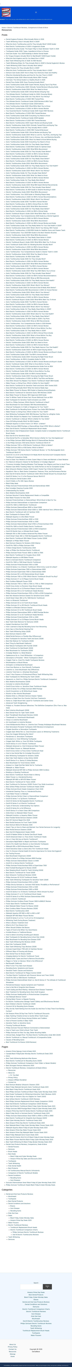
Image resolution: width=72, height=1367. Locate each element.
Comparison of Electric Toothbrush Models (23, 1173)
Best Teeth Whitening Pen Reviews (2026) (20, 942)
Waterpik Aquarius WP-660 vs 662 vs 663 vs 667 (23, 913)
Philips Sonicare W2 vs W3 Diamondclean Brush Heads (25, 574)
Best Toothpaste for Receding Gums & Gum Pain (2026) (25, 937)
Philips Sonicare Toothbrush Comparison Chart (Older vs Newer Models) (31, 1063)
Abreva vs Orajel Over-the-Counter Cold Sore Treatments (26, 698)
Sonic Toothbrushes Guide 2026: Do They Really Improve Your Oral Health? (32, 166)
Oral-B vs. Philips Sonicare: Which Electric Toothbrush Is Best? (27, 402)
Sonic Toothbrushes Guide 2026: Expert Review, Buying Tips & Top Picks (31, 84)
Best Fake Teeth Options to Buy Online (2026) (22, 758)
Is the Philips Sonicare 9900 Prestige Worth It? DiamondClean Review (30, 440)
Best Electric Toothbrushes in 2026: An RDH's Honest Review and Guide (31, 223)
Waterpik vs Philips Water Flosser (17, 541)
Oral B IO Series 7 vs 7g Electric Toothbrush (21, 798)
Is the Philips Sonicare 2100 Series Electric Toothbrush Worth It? (28, 443)
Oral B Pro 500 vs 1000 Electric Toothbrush (21, 978)
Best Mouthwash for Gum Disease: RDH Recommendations (26, 404)
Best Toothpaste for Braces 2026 (17, 514)
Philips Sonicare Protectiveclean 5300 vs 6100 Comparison (26, 529)
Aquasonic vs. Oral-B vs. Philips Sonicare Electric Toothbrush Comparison (31, 679)
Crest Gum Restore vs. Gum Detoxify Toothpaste (23, 667)
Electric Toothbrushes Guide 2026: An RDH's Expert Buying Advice (29, 350)
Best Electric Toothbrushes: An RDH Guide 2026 (22, 256)
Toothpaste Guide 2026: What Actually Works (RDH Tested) (26, 77)
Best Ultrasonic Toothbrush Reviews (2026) (21, 875)
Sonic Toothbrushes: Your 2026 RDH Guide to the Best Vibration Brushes (31, 233)
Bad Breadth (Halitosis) (14, 963)
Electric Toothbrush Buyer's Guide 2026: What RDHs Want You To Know (31, 242)
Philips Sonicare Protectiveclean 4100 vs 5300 (22, 887)
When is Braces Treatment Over (17, 923)
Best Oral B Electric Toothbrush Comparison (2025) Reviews (27, 1104)
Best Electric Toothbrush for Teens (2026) (20, 782)
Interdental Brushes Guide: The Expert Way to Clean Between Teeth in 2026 (32, 49)
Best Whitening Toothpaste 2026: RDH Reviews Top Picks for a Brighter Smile (33, 414)
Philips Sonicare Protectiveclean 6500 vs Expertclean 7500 (26, 865)
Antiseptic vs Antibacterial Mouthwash (19, 665)
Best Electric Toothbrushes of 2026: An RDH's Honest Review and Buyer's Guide (34, 352)
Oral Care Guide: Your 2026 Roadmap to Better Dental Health (27, 53)
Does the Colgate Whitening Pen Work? (19, 734)
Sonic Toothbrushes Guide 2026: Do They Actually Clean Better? (28, 151)
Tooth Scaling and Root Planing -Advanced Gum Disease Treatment (29, 990)
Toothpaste (12, 1161)
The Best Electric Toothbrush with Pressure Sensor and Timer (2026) (30, 975)
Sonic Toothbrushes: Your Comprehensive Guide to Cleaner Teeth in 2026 (32, 252)
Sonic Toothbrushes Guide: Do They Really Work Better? (25, 180)
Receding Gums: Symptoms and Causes (20, 968)
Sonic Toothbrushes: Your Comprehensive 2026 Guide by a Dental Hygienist (32, 216)
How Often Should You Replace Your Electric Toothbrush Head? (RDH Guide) (32, 381)
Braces (12, 1206)
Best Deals (12, 1154)
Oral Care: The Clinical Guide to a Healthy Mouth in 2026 (25, 80)
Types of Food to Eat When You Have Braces (21, 930)
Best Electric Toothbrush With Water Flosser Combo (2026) (26, 538)
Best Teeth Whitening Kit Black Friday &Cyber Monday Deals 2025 (29, 1142)
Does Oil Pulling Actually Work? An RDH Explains (22, 421)
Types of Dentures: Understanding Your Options (22, 806)
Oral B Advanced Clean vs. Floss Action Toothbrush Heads (26, 837)
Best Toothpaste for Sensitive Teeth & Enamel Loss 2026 (26, 400)
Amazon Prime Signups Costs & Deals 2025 (21, 1051)
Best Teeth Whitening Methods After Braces (21, 1058)
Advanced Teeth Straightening (16, 703)
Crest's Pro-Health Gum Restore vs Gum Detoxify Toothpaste (27, 844)
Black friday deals (12, 483)
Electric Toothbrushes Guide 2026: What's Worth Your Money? (27, 171)
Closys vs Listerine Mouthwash (17, 720)
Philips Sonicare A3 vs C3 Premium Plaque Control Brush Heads (28, 588)
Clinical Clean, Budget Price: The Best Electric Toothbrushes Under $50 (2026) (33, 1035)
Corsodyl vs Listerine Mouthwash (17, 684)
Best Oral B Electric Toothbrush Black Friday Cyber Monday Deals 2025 (30, 1106)
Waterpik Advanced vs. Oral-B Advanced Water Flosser (25, 746)
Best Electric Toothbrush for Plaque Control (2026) (23, 973)
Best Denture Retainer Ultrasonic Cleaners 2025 (22, 1085)
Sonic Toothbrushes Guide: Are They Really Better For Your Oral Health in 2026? (33, 225)
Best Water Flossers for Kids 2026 (18, 498)
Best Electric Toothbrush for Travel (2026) (20, 872)
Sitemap (12, 1354)
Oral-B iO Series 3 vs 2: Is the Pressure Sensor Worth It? (25, 476)
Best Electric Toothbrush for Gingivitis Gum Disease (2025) (26, 1118)
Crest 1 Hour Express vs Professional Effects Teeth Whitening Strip (29, 674)
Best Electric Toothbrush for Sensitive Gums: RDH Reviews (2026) (29, 393)
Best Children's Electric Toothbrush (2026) (21, 1004)
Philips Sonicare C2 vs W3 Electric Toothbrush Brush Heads (26, 605)
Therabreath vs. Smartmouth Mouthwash (20, 717)
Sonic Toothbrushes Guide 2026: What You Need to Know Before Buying (31, 139)
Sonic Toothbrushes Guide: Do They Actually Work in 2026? (26, 127)
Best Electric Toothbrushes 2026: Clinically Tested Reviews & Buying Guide (32, 87)
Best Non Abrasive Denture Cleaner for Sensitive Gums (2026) (27, 595)
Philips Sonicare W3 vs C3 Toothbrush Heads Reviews (24, 591)
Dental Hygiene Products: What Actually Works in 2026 (25, 39)
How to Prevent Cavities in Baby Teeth (19, 1021)
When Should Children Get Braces (18, 927)
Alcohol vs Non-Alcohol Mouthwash (18, 693)
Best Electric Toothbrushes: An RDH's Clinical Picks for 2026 (27, 204)
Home (4, 27)
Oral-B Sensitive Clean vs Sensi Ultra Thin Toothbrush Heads (27, 849)
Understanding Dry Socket (15, 490)
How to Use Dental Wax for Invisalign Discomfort (23, 753)
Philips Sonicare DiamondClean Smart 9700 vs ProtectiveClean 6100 (29, 524)
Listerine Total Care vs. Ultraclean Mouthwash (22, 672)
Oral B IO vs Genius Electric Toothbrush (19, 863)
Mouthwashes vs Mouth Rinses (17, 662)
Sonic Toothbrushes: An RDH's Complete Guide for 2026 (25, 359)
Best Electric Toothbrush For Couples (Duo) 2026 (23, 555)
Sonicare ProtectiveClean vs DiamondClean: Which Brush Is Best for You (31, 500)
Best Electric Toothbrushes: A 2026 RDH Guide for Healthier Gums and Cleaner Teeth (35, 230)
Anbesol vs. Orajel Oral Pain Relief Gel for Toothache (24, 765)
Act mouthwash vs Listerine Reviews (18, 722)
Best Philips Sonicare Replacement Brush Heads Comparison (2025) (29, 1101)
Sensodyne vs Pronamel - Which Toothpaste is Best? (24, 658)
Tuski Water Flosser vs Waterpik (17, 794)
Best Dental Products (15, 1201)
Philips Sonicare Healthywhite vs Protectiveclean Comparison (27, 994)
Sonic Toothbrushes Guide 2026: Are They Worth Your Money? (28, 96)
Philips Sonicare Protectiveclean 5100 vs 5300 (22, 564)
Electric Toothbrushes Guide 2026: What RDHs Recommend (26, 149)
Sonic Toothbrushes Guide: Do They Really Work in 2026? (26, 330)
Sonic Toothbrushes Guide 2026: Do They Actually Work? (26, 259)
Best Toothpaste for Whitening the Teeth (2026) (23, 677)
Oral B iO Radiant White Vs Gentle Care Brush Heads (24, 834)
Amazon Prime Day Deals (36, 1292)
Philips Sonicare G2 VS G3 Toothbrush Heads (21, 877)
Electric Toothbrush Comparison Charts (24, 1230)
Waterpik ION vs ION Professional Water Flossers (23, 846)
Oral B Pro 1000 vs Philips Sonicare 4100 (20, 545)
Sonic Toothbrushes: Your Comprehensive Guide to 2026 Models (28, 323)
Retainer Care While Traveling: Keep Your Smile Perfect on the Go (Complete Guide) (35, 467)
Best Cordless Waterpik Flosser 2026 (19, 581)
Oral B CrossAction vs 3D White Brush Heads (21, 691)
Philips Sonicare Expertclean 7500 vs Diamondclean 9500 (26, 569)
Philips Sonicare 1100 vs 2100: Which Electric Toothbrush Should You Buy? (32, 576)
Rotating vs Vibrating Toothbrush (17, 772)
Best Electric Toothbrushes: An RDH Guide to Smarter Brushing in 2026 (30, 190)
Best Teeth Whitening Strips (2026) (18, 631)
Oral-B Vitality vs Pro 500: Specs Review (20, 481)
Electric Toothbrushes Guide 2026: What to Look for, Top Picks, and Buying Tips (34, 135)
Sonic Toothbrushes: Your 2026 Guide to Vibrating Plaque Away (28, 194)
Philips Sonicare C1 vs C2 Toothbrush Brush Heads (23, 894)
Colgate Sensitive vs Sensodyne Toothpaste (21, 729)
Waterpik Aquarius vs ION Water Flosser (20, 557)
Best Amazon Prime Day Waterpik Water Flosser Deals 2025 (26, 1132)
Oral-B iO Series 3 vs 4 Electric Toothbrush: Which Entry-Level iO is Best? (31, 567)
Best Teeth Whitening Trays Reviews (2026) (21, 946)
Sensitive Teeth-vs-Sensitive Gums (18, 1023)
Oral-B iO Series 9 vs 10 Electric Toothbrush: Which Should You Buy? (30, 892)
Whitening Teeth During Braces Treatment (20, 920)
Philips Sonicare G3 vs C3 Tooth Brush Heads (21, 603)
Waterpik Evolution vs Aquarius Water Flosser (21, 815)
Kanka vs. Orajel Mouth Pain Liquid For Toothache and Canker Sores (29, 701)
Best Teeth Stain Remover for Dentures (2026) (22, 622)
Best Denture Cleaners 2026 (16, 634)
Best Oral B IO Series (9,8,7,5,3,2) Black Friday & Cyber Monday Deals (30, 1137)
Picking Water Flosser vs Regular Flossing (20, 999)
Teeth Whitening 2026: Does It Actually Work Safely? (24, 65)
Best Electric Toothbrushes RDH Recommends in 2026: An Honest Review (31, 290)
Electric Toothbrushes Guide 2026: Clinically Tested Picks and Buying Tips (32, 125)
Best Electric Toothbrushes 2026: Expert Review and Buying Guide (29, 123)
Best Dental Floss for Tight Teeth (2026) (20, 713)
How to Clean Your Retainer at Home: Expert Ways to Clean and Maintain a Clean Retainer (37, 459)
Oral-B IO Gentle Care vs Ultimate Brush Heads (22, 531)
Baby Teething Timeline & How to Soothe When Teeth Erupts (27, 1016)
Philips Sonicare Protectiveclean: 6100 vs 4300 (22, 521)
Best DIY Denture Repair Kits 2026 (18, 820)
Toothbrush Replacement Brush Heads (23, 1227)
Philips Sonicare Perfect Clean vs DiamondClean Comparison (27, 796)
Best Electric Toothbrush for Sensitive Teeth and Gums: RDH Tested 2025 (31, 385)
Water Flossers (13, 1223)
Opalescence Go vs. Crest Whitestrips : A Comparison (24, 655)
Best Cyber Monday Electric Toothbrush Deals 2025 (24, 1120)
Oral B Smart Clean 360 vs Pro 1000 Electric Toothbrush (25, 598)
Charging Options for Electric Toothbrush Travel (22, 956)
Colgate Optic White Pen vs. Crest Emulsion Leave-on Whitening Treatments (32, 732)
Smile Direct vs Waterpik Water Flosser (19, 813)
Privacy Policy (13, 1077)
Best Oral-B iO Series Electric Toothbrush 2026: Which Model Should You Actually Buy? (36, 474)
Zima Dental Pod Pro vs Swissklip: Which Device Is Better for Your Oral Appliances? (34, 438)
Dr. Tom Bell (14, 1075)
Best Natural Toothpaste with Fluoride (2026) (21, 646)
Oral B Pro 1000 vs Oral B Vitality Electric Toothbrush (24, 526)
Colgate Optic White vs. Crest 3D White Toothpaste (24, 741)
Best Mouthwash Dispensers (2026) (18, 856)
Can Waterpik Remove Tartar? (16, 997)
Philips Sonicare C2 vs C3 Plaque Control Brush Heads (25, 619)
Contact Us (12, 1082)
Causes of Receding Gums (15, 1040)
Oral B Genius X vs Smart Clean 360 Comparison (23, 810)
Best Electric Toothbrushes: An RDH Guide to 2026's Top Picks (28, 318)
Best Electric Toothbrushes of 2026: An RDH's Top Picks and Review (29, 378)
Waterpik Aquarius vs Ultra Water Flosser (20, 517)
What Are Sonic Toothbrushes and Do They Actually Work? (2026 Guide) (31, 44)
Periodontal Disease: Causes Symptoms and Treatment (25, 985)
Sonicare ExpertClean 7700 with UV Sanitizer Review (24, 949)
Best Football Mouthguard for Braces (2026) (21, 868)
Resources (12, 1070)
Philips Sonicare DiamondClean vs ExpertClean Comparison (26, 502)
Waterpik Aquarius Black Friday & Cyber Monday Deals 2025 (27, 1128)
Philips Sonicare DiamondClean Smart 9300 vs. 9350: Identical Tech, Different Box (34, 510)
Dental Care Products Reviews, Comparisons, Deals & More (26, 1144)
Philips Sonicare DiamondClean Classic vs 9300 (22, 861)
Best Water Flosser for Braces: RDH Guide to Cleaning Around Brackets (30, 390)
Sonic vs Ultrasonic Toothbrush (17, 600)
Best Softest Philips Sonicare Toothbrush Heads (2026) (25, 787)
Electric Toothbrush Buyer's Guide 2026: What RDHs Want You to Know (30, 213)
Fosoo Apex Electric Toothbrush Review (20, 903)
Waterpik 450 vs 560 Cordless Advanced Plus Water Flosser (27, 533)
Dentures (11, 1149)
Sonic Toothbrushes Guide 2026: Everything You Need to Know (28, 116)
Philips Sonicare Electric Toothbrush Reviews (28, 1232)
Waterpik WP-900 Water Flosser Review (19, 915)
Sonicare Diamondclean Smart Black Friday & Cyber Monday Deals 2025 (31, 1182)
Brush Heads (12, 1151)
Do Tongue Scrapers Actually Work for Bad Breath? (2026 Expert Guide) (31, 56)
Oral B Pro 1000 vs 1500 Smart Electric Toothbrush (23, 562)
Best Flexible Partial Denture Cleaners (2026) (21, 818)
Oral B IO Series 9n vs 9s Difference (18, 808)
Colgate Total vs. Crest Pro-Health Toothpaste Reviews (25, 660)
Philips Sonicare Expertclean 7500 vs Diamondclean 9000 (26, 572)
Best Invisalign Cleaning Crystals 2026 (19, 488)
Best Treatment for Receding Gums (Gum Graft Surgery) (25, 992)
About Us (11, 1073)
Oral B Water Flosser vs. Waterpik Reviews (20, 748)
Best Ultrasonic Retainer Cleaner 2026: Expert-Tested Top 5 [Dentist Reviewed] (33, 469)
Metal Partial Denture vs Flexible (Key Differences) (23, 636)
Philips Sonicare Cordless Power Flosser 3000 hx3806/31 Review (28, 901)
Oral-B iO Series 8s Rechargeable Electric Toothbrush (24, 801)
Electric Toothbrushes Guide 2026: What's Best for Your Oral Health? (30, 314)
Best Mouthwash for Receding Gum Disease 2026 (23, 939)
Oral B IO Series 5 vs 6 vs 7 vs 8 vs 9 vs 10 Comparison (25, 918)
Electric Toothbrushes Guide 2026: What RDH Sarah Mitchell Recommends (32, 185)
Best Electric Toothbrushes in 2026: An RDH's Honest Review (27, 161)
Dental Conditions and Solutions (19, 1203)
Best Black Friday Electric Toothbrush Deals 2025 (23, 1089)
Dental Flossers (13, 1147)
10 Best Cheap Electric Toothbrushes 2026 (21, 548)
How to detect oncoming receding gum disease (22, 935)
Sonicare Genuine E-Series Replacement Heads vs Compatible (27, 495)
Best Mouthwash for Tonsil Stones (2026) (20, 763)
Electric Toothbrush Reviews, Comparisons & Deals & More (27, 27)
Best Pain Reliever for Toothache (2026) (20, 641)
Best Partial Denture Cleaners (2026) (19, 829)
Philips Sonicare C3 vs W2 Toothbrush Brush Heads (24, 610)
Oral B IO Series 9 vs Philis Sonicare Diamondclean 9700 (25, 896)
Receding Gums (15, 1178)
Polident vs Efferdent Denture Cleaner (19, 607)
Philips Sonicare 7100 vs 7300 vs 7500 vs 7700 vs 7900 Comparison (29, 584)
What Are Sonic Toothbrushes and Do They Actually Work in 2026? (29, 70)
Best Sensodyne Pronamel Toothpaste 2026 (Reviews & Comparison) (30, 727)
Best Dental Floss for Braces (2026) (18, 954)
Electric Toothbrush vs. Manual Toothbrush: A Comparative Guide (28, 1037)
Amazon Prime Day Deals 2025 (21, 1220)
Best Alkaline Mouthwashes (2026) (18, 681)
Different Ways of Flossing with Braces (19, 951)
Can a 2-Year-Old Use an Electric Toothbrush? (22, 839)
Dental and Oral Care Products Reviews (19, 1194)
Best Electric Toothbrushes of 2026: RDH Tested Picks (25, 99)
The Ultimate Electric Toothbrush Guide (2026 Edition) (25, 104)
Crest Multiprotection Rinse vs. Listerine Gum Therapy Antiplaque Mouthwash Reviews (36, 724)
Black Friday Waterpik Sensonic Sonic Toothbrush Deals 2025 (27, 1087)
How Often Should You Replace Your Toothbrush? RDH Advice (27, 416)
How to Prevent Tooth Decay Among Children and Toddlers (26, 1018)
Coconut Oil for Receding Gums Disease (20, 1006)
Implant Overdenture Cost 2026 (17, 624)
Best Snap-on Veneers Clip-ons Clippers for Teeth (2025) (26, 1096)
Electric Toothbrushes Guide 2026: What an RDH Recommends (27, 278)
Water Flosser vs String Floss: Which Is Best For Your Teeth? (27, 412)
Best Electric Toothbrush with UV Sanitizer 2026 (22, 512)
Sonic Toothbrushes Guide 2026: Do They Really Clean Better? (27, 144)
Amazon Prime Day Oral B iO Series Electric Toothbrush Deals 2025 (29, 1111)
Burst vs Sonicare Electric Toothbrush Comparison (23, 560)
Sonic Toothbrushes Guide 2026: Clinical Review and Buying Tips (28, 132)
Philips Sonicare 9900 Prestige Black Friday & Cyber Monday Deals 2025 (31, 1108)
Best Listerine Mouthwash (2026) (17, 710)
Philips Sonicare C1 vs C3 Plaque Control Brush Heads (24, 579)
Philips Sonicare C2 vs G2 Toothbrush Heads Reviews (24, 615)
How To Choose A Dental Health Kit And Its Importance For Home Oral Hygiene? (33, 851)
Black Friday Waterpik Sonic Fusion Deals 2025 (22, 1135)
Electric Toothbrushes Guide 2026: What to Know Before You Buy (29, 328)
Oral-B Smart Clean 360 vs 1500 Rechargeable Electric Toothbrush (29, 536)
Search (36, 1283)
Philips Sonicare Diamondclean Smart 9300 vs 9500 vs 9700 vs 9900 (29, 1116)
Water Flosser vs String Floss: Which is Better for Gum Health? (27, 383)
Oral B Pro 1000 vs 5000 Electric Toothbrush (21, 505)
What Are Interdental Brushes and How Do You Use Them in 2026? (29, 75)
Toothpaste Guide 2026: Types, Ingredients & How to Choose (27, 51)
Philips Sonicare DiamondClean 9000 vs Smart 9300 (24, 507)
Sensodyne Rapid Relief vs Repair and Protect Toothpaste (26, 841)
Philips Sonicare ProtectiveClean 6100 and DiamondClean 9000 (28, 486)
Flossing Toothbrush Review (16, 1025)
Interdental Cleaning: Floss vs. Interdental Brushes (23, 791)
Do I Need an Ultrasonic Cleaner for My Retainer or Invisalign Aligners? (30, 462)
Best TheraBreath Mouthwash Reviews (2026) (22, 715)
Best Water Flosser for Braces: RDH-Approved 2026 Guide (26, 395)
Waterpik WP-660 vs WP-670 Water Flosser (21, 779)
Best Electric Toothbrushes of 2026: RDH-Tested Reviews (26, 113)
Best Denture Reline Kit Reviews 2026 (19, 825)
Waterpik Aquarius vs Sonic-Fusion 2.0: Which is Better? (25, 424)
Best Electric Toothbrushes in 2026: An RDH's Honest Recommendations (31, 197)
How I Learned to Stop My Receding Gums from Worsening (26, 626)
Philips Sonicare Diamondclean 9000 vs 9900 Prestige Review (27, 612)
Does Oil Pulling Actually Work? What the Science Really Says (27, 388)
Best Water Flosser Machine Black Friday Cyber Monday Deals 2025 (29, 1139)
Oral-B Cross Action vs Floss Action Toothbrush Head (24, 751)
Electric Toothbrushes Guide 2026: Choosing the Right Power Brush (29, 357)
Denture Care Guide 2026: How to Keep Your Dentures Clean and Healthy (31, 73)
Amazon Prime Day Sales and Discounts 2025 (26, 1159)
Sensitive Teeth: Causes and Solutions (19, 970)
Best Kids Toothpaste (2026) (16, 944)
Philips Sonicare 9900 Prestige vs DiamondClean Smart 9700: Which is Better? (33, 426)
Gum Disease (14, 1208)
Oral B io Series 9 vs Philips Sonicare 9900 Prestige (23, 858)
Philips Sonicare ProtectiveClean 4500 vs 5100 (22, 519)
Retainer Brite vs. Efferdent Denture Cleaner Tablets (24, 696)
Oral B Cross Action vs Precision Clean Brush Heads (24, 586)
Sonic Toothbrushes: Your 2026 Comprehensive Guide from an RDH (29, 366)
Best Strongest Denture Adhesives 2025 (20, 1065)
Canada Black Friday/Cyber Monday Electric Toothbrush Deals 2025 (29, 1053)
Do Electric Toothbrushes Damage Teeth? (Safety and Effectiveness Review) (32, 1001)
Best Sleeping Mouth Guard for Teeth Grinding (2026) (24, 870)
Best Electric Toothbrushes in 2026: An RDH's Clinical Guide (27, 211)
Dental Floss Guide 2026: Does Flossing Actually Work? (25, 82)
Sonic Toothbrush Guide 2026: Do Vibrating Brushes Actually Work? (29, 244)
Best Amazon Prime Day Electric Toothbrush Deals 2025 (25, 1123)
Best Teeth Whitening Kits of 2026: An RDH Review (24, 61)
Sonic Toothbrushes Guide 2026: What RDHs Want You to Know (28, 106)
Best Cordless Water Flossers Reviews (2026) (22, 908)
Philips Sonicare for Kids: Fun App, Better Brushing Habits (26, 1032)
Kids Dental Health (14, 1166)
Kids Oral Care (13, 1213)
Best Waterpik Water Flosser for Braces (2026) (22, 906)
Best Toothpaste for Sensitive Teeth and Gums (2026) (25, 638)
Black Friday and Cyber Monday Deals (23, 1156)
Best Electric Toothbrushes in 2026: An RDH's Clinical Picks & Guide (29, 333)
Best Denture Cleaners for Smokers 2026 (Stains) (23, 543)
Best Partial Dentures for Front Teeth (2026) (21, 822)
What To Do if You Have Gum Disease (19, 966)
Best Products (13, 1168)
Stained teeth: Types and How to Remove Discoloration (25, 958)
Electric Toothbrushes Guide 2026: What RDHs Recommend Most (28, 264)
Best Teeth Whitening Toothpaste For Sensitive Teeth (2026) (27, 880)
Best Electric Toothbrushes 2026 (17, 911)
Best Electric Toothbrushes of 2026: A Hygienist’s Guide (25, 46)
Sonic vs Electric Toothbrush (16, 899)
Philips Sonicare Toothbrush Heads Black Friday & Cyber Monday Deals (30, 1185)
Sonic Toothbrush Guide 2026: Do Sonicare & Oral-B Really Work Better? (31, 287)
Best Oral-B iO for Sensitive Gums (17, 436)
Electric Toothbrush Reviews (18, 1225)
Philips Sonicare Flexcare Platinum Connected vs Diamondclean (28, 1028)
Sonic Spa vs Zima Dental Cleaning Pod (19, 629)
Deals (10, 1215)
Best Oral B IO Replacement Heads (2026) (20, 832)
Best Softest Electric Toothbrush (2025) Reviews (23, 1099)
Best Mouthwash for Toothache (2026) (19, 650)
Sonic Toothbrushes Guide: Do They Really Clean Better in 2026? (28, 237)
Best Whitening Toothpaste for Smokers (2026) (22, 756)
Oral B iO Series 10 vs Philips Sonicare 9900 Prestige (24, 689)
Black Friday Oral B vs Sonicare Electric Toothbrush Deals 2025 (28, 1113)
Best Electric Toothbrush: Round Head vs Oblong (23, 775)
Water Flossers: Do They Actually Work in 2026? (22, 68)
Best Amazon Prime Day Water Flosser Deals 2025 (23, 1130)
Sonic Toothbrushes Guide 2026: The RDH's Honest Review (26, 202)
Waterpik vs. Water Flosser (15, 767)
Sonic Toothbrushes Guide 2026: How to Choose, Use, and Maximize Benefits (33, 137)
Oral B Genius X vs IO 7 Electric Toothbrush (21, 744)
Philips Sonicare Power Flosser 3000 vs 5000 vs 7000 (24, 553)
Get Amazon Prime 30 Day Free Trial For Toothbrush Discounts (27, 1013)
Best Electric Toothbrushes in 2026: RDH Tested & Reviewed (27, 130)
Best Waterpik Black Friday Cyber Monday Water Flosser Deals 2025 (29, 1125)
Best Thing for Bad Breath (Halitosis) (18, 643)
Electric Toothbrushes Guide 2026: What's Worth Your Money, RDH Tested (32, 228)
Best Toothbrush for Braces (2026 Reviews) (21, 1042)
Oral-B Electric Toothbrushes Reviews (26, 1235)
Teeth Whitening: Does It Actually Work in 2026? (23, 41)
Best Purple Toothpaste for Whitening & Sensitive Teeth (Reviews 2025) (31, 1094)
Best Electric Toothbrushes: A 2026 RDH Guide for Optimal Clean (28, 147)
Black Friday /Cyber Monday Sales (22, 1218)
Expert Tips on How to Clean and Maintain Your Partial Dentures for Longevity (33, 827)
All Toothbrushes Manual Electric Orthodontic (24, 1170)
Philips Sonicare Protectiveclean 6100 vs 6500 (22, 882)
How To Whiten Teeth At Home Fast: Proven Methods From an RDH (29, 397)
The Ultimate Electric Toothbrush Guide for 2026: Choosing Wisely (29, 94)
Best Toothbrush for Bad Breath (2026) (19, 648)
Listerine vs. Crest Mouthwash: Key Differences (22, 670)
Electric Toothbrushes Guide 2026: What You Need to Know (27, 89)
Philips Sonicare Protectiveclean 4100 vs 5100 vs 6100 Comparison (29, 593)
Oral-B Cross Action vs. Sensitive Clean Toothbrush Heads (26, 686)
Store (8, 1056)
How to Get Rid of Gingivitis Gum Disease (20, 987)
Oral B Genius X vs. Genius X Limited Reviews (22, 760)
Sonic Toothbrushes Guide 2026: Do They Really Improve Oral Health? (30, 280)
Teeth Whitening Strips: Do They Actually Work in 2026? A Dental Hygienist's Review (35, 63)
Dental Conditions (14, 1175)
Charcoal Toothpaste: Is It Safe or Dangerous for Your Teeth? (27, 407)
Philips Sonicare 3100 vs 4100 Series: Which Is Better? (25, 447)
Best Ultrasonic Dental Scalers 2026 (18, 479)
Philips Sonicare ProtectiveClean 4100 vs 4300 (22, 617)
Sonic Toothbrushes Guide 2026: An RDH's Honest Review (26, 338)
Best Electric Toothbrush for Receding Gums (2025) (24, 1061)
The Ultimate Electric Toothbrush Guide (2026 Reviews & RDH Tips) (29, 101)
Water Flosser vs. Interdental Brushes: (19, 777)
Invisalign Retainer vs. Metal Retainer (19, 653)
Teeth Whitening (14, 1163)
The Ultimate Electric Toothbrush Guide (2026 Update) (25, 118)
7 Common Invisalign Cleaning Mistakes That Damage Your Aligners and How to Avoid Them (38, 464)
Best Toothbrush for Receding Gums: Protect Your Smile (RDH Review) (30, 409)
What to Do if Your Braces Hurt (16, 925)
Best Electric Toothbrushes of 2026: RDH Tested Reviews (26, 120)
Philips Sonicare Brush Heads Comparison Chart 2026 (24, 789)
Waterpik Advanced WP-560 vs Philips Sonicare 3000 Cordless (27, 770)
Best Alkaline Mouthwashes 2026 (17, 493)
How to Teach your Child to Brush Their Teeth (22, 1030)
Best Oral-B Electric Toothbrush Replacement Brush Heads (26, 428)
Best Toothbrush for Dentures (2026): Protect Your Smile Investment (30, 784)
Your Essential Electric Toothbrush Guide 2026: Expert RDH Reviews (29, 111)
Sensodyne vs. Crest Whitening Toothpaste (21, 739)
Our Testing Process (13, 853)
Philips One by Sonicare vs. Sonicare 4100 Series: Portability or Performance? (32, 884)
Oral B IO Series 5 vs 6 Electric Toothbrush (20, 803)
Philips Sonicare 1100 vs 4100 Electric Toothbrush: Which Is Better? (29, 445)
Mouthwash (12, 1196)
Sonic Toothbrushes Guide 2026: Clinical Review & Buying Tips (27, 92)
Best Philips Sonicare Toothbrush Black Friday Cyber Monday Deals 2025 (31, 1092)
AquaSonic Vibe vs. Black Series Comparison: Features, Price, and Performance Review (36, 471)
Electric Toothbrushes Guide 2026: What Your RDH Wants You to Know (30, 271)
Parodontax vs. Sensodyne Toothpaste (19, 736)
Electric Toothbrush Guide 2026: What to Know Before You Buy (28, 364)
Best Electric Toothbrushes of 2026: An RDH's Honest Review (27, 108)
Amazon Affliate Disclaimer (17, 1080)
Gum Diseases (15, 1180)
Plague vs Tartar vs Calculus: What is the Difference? (24, 961)
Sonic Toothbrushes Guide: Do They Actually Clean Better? (26, 173)
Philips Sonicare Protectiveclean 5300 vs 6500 (22, 889)
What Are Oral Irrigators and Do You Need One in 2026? (25, 58)
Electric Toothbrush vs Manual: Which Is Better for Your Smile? (27, 419)
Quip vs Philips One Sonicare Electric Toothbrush (23, 550)
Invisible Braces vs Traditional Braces (19, 932)
